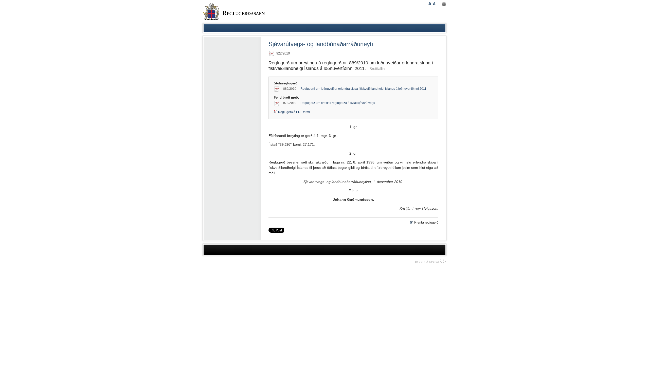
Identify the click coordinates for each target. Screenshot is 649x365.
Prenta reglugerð (426, 222)
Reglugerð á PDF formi (294, 112)
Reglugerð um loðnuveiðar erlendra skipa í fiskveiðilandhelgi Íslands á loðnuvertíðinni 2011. (363, 88)
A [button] (429, 3)
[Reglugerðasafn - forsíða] (234, 11)
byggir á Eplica (429, 261)
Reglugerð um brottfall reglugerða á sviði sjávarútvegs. (338, 103)
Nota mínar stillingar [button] (444, 4)
